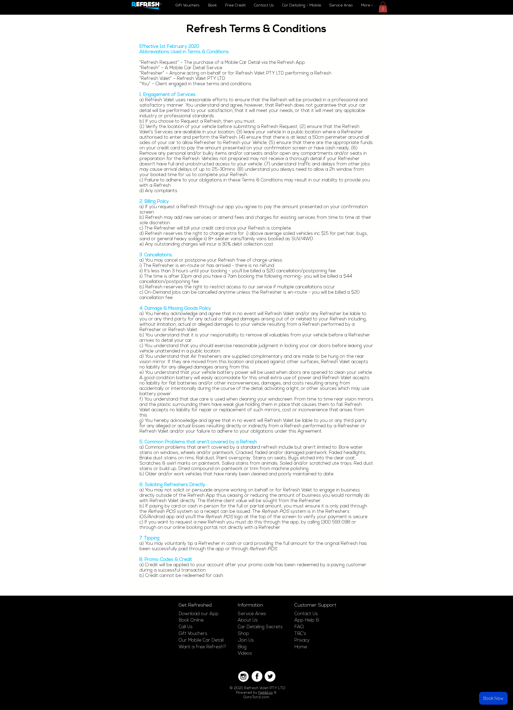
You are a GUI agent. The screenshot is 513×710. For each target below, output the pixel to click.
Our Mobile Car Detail (201, 640)
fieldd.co (265, 693)
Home (300, 647)
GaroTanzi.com (256, 697)
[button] (382, 7)
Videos (245, 653)
